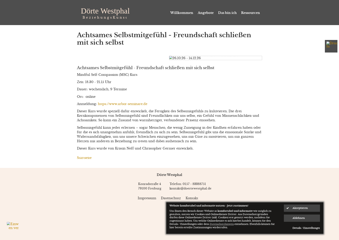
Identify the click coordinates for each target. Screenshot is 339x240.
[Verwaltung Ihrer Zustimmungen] (13, 228)
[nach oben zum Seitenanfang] (319, 176)
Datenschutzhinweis (222, 224)
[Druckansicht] (331, 46)
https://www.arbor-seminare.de (122, 104)
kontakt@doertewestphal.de (190, 188)
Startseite (84, 158)
